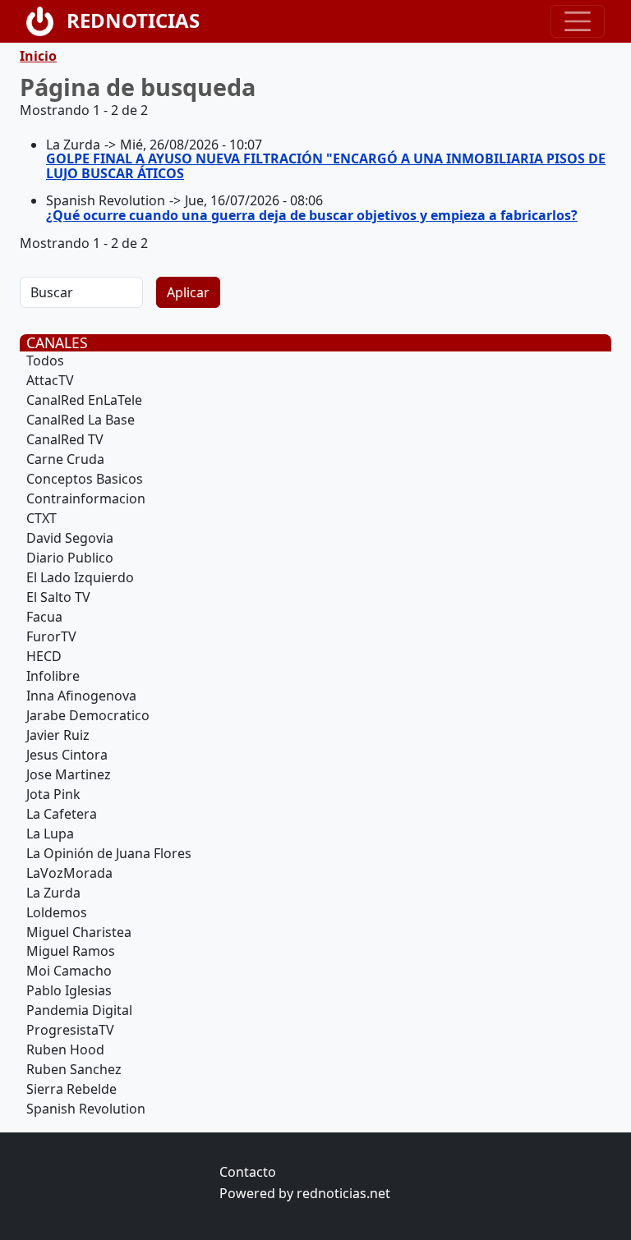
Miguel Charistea (78, 932)
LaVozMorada (69, 873)
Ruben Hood (65, 1049)
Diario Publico (69, 558)
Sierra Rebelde (71, 1089)
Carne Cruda (65, 459)
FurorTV (51, 636)
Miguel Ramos (70, 951)
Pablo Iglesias (69, 990)
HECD (44, 656)
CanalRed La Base (80, 420)
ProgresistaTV (70, 1030)
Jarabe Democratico (88, 715)
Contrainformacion (85, 498)
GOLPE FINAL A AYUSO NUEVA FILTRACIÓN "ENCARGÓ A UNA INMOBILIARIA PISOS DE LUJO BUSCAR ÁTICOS (326, 165)
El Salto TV (58, 597)
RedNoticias (133, 20)
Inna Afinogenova (81, 696)
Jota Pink (53, 794)
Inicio (38, 56)
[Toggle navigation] (577, 21)
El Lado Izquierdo (80, 577)
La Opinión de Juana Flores (108, 853)
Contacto (247, 1172)
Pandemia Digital (79, 1010)
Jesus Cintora (67, 755)
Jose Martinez (68, 774)
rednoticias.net (343, 1193)
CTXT (41, 518)
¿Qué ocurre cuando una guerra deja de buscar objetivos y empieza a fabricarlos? (312, 215)
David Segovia (69, 538)
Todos (45, 360)
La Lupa (50, 833)
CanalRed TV (65, 439)
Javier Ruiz (58, 735)
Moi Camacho (69, 971)
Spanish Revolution (85, 1109)
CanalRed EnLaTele (84, 400)
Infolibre (53, 676)
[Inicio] (46, 21)
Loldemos (56, 912)
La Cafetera (61, 814)
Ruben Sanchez (74, 1069)
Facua (44, 617)
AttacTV (50, 380)
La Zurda (53, 893)
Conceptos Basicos (84, 479)
